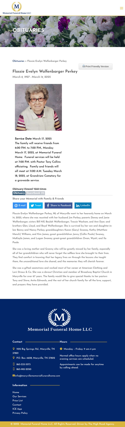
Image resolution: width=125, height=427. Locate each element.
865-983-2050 (23, 369)
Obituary (19, 193)
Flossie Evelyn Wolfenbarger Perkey (44, 72)
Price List (17, 400)
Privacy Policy (20, 413)
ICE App (17, 409)
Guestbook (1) (35, 193)
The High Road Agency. (101, 424)
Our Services (19, 396)
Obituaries (18, 61)
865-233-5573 (23, 364)
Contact (16, 405)
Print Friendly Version (97, 66)
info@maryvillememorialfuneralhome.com (37, 376)
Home (15, 392)
